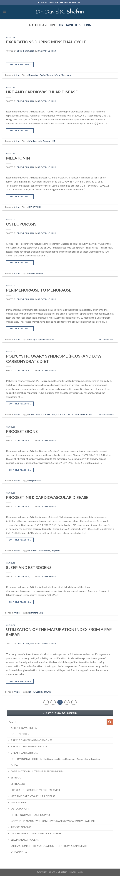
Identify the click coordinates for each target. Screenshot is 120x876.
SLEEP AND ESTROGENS (29, 567)
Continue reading (20, 64)
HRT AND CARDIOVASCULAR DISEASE (42, 91)
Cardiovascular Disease (39, 141)
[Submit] (110, 722)
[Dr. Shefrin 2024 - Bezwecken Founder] (60, 11)
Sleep (41, 612)
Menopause (66, 75)
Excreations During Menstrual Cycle (44, 75)
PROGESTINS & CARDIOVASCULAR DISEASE (47, 497)
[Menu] (4, 11)
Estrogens (33, 612)
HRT (53, 141)
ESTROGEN (34, 692)
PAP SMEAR (45, 692)
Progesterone (35, 480)
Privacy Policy (76, 872)
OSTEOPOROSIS (21, 224)
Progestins (55, 550)
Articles (10, 37)
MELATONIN (18, 158)
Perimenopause (47, 339)
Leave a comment (107, 339)
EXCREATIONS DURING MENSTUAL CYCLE (46, 41)
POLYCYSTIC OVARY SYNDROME (77, 414)
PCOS (58, 414)
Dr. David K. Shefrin (75, 25)
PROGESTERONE (22, 431)
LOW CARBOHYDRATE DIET (42, 414)
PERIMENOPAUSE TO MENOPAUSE (38, 290)
